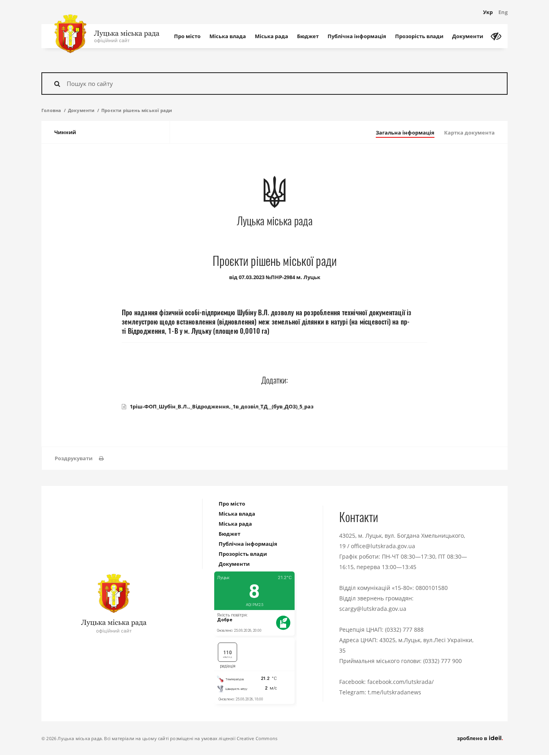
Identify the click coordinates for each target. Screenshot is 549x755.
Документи (467, 36)
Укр (488, 12)
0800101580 (432, 588)
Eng (503, 12)
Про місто (187, 36)
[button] (79, 458)
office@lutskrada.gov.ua (383, 546)
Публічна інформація (357, 36)
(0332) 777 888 (404, 629)
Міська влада (227, 36)
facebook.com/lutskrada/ (400, 682)
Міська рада (271, 36)
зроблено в (472, 738)
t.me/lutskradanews (394, 692)
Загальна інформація (405, 132)
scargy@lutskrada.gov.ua (372, 608)
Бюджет (308, 36)
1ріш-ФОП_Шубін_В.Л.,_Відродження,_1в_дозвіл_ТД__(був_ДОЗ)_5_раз (221, 406)
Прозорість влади (419, 36)
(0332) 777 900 (442, 661)
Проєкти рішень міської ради (136, 110)
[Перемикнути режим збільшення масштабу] (496, 36)
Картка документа (469, 132)
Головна (51, 110)
